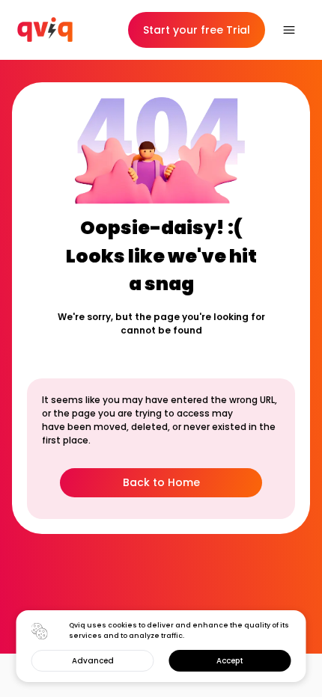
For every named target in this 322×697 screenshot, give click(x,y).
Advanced (93, 660)
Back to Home (161, 482)
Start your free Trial (196, 29)
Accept (229, 660)
